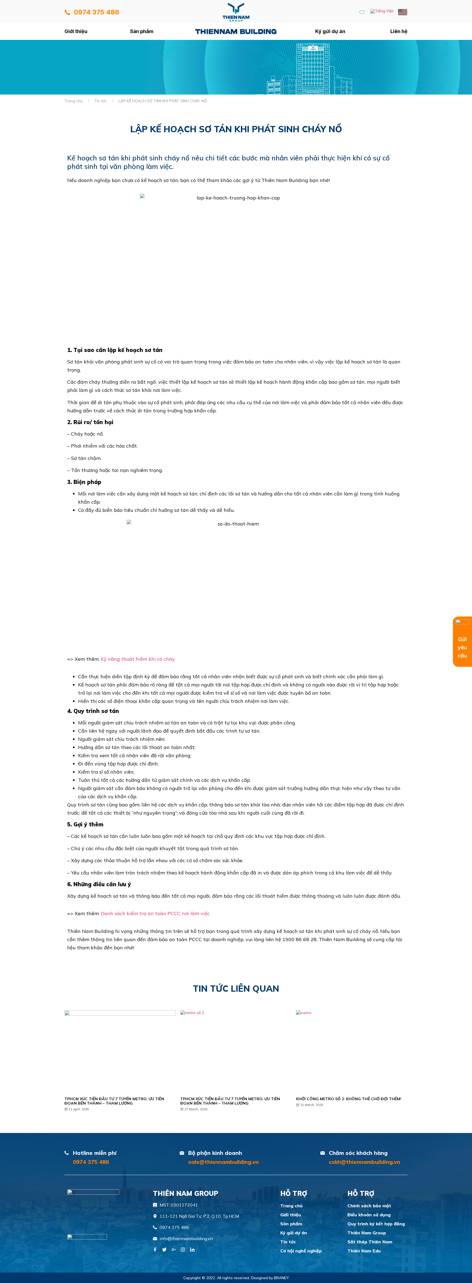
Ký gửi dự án (330, 31)
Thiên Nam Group (366, 1232)
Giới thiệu (75, 31)
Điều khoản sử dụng (369, 1214)
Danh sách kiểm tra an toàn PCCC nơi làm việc (155, 913)
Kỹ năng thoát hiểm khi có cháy (138, 659)
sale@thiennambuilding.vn (223, 1161)
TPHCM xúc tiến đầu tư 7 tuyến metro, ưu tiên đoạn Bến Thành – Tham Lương (114, 1101)
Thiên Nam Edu (364, 1250)
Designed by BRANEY (270, 1277)
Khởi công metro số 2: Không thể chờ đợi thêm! (348, 1098)
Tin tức (101, 100)
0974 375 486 (91, 1161)
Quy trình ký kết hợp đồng (376, 1223)
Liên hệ (399, 31)
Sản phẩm (142, 31)
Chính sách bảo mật (369, 1205)
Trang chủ (236, 31)
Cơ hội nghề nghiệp (301, 1250)
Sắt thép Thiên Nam (369, 1241)
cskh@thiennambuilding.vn (364, 1161)
